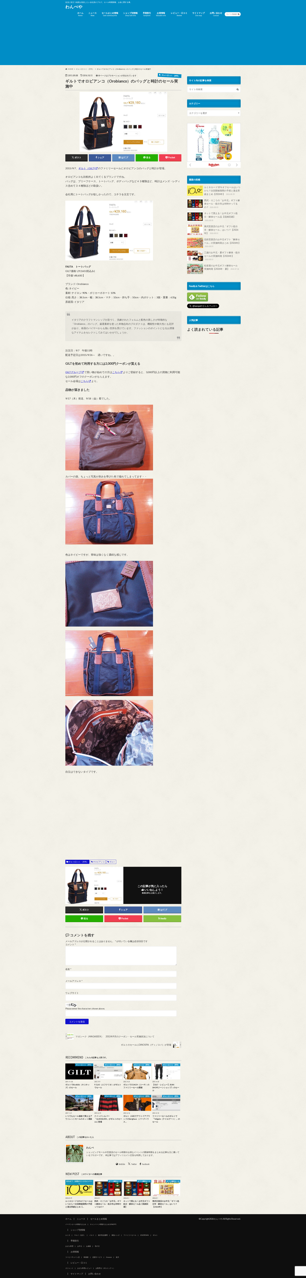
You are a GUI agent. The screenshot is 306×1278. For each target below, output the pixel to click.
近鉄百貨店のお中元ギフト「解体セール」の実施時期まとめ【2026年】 (222, 242)
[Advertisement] (153, 42)
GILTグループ (73, 372)
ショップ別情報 (130, 14)
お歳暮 (88, 1246)
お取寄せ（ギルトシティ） (105, 1268)
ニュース (92, 14)
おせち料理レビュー (84, 1268)
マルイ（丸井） (79, 1235)
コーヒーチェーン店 (72, 1257)
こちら (116, 372)
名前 (68, 969)
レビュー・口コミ (179, 14)
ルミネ (67, 1235)
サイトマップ (198, 14)
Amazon (109, 1257)
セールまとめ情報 (110, 14)
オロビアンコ (99, 862)
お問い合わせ (216, 14)
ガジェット (69, 1268)
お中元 (79, 1246)
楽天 (117, 1257)
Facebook (145, 1164)
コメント (70, 944)
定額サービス (97, 1257)
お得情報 (161, 14)
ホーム (80, 14)
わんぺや (74, 6)
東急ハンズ (116, 1235)
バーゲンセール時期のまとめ (75, 1224)
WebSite (122, 1164)
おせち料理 (69, 1246)
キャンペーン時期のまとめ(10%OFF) (103, 1224)
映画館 (86, 1257)
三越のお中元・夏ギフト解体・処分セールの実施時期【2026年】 (222, 255)
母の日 (97, 1246)
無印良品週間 (103, 1235)
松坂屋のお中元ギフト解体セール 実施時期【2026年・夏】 (222, 267)
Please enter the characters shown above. (85, 1008)
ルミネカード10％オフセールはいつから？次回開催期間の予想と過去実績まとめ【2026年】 (222, 190)
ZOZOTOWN (144, 1235)
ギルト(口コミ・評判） (78, 862)
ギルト (112, 862)
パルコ (91, 1235)
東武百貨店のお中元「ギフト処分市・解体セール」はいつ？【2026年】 (221, 229)
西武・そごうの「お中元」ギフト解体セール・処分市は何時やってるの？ (222, 203)
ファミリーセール (130, 1235)
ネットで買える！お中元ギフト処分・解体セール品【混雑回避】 (221, 216)
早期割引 (147, 14)
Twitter (134, 1164)
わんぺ (90, 1147)
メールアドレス (73, 981)
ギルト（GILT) (86, 168)
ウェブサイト (72, 993)
